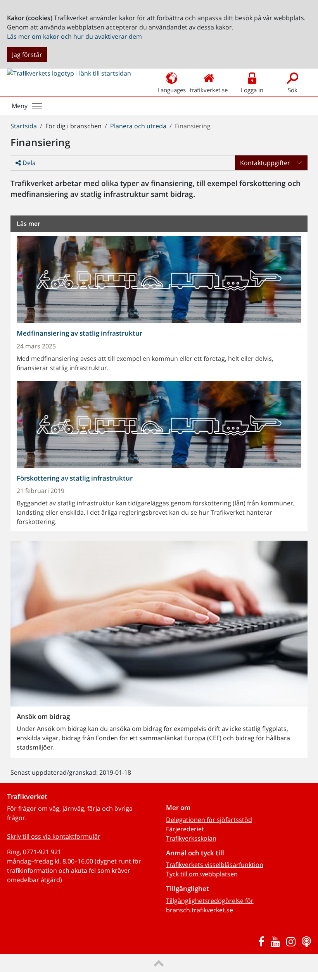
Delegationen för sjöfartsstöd (209, 819)
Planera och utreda (138, 126)
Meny (20, 106)
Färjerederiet (185, 829)
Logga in (252, 90)
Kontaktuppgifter (265, 163)
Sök (292, 90)
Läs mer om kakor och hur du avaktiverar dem (74, 36)
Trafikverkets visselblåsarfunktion (214, 864)
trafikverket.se (209, 90)
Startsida (23, 126)
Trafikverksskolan (191, 838)
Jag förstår (27, 54)
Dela (28, 163)
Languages (171, 90)
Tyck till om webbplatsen (202, 874)
